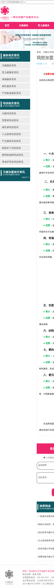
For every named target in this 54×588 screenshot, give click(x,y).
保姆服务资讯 (9, 79)
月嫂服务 (23, 25)
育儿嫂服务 (44, 25)
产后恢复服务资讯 (11, 93)
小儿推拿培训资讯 (11, 134)
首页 (7, 25)
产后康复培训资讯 (11, 141)
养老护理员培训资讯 (12, 162)
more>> (25, 177)
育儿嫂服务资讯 (10, 72)
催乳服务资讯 (9, 86)
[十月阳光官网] (19, 19)
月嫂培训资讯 (9, 113)
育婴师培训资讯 (10, 120)
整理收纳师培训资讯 (12, 155)
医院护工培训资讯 (11, 148)
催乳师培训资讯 (10, 127)
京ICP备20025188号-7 (32, 584)
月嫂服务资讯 (9, 65)
